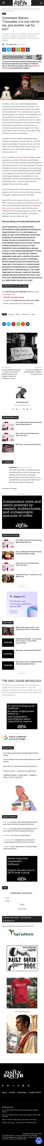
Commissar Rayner (22, 157)
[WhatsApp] (18, 50)
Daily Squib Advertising (22, 1012)
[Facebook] (4, 50)
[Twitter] (9, 50)
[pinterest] (24, 408)
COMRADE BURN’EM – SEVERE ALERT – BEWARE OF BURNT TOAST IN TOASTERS (20, 776)
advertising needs (8, 294)
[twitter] (31, 408)
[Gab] (8, 1086)
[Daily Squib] (3, 44)
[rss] (27, 408)
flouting (16, 109)
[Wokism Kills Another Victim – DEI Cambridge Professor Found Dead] (8, 631)
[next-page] (6, 455)
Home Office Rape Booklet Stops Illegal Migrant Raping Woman (20, 754)
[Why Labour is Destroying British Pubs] (8, 448)
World (9, 9)
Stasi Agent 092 (10, 44)
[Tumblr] (28, 50)
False (8, 901)
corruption (11, 314)
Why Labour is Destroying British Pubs (28, 444)
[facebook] (13, 408)
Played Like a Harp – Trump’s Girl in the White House (19, 771)
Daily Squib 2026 (36, 1134)
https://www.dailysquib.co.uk (22, 405)
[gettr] (20, 408)
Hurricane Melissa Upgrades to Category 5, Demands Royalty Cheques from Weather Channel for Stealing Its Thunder (11, 374)
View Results (22, 909)
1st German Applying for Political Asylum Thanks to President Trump (33, 372)
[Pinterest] (13, 50)
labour (18, 314)
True (7, 898)
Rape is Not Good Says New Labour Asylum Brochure (20, 766)
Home (4, 9)
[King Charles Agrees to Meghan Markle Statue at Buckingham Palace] (8, 665)
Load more (21, 586)
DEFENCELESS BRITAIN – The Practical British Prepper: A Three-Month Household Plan (28, 641)
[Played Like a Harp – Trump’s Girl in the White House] (8, 578)
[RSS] (23, 1086)
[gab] (16, 408)
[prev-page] (3, 455)
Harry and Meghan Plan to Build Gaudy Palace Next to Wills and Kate (22, 760)
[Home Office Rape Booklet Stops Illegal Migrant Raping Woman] (8, 426)
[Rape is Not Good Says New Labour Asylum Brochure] (8, 437)
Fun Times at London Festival (20, 835)
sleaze (33, 314)
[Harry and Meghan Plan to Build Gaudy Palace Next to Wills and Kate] (8, 555)
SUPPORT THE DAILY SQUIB (13, 297)
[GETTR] (13, 1086)
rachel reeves (25, 314)
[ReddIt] (23, 50)
